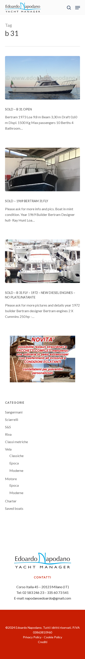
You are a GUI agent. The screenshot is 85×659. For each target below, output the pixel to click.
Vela (8, 449)
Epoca (14, 463)
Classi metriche (16, 442)
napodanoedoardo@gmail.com (48, 598)
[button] (77, 7)
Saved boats (14, 508)
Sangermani (13, 412)
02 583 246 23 (33, 592)
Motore (11, 479)
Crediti (42, 642)
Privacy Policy (32, 637)
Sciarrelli (11, 419)
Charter (11, 501)
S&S (8, 427)
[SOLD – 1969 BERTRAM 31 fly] (42, 169)
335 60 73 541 (58, 592)
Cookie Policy (53, 637)
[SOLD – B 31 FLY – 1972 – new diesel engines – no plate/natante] (42, 261)
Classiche (16, 456)
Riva (8, 434)
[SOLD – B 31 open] (42, 78)
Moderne (16, 470)
